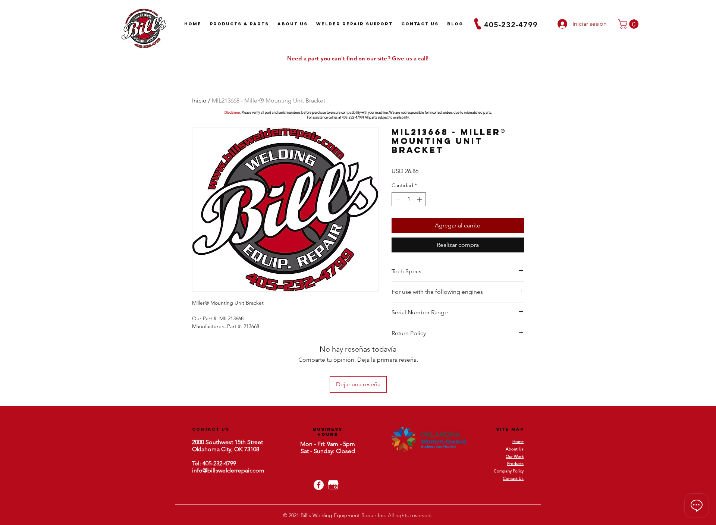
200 (196, 442)
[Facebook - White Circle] (319, 485)
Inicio (199, 100)
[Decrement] (397, 199)
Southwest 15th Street (233, 442)
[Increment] (420, 199)
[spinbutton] (408, 199)
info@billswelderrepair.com (228, 470)
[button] (629, 24)
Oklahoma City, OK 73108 (225, 449)
